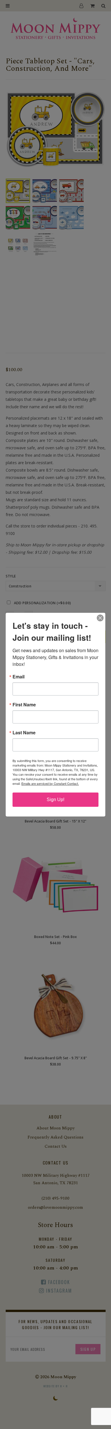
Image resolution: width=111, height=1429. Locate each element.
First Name (24, 704)
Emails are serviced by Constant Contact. (50, 783)
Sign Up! (55, 799)
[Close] (100, 618)
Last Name (24, 732)
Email (18, 676)
